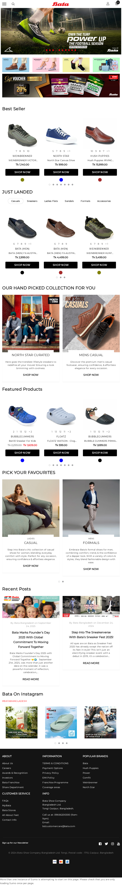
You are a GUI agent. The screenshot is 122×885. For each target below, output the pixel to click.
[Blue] (61, 180)
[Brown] (100, 180)
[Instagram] (112, 843)
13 (21, 431)
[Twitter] (106, 843)
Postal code (75, 852)
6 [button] (62, 50)
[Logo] (60, 4)
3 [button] (53, 50)
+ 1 (68, 151)
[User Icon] (107, 4)
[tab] (16, 201)
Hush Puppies (99, 156)
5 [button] (59, 50)
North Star (61, 156)
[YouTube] (118, 843)
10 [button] (75, 50)
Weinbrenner (22, 156)
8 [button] (69, 50)
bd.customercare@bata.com (58, 826)
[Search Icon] (13, 4)
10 (28, 151)
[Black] (22, 272)
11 (64, 431)
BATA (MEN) (22, 248)
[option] (61, 31)
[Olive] (22, 180)
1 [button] (46, 50)
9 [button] (72, 50)
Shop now (22, 172)
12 (25, 431)
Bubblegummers (22, 436)
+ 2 (30, 431)
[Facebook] (100, 843)
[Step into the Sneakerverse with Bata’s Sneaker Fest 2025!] (91, 607)
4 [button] (56, 50)
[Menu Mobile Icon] (4, 4)
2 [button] (50, 50)
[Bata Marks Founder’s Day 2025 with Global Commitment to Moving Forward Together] (30, 607)
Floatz (61, 436)
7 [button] (66, 50)
